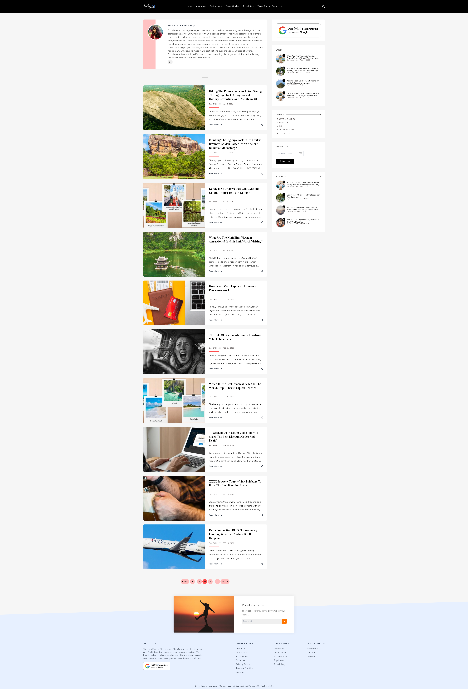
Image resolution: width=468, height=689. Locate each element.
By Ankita (291, 211)
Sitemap (240, 672)
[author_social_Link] (170, 62)
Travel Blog (248, 6)
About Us (240, 649)
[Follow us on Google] (298, 30)
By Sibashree (292, 60)
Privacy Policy (243, 664)
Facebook (312, 649)
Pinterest (311, 657)
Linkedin (311, 653)
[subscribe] (284, 621)
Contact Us (241, 653)
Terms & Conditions (245, 668)
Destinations (215, 6)
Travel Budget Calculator (270, 6)
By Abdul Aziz (292, 224)
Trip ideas (279, 660)
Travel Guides (232, 6)
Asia (280, 126)
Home (189, 6)
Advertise (240, 660)
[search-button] (323, 6)
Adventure (200, 6)
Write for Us (242, 657)
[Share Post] (262, 124)
